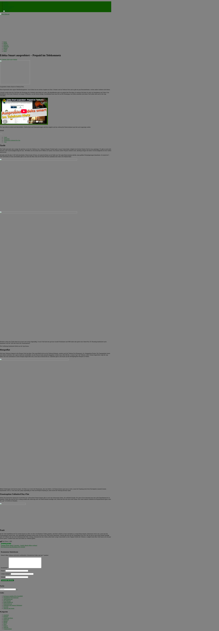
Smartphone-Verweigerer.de (10, 597)
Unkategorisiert (7, 629)
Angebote (6, 615)
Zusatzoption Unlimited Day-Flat (12, 140)
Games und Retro (8, 618)
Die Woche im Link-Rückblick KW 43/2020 (13, 547)
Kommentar (4, 567)
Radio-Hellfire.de (8, 602)
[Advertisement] (55, 28)
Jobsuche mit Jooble (8, 608)
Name (3, 570)
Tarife (5, 137)
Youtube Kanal (7, 8)
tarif (5, 544)
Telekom (8, 544)
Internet (5, 48)
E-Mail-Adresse (5, 574)
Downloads (6, 3)
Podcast (5, 625)
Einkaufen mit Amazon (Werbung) (12, 605)
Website (3, 577)
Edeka (2, 544)
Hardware (6, 46)
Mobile (5, 43)
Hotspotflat (6, 138)
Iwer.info (5, 607)
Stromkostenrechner (8, 6)
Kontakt (5, 2)
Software (5, 45)
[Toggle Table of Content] (1, 134)
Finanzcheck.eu (7, 604)
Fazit (5, 142)
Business (5, 616)
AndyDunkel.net (7, 599)
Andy (11, 59)
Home (5, 42)
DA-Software (7, 600)
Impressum (6, 10)
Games (5, 49)
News (5, 51)
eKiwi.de (5, 5)
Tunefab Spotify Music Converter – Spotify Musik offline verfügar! (19, 545)
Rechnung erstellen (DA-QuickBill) (13, 596)
